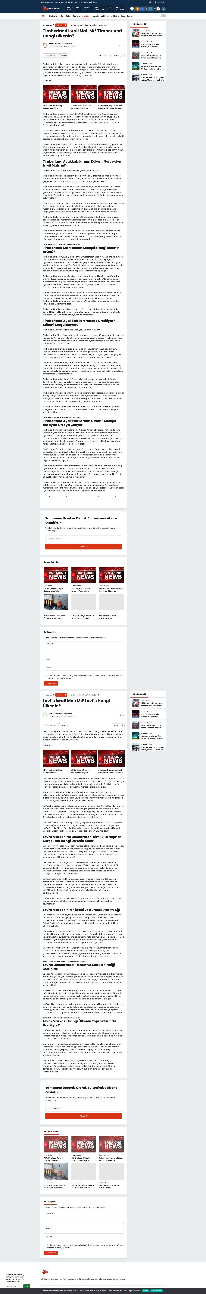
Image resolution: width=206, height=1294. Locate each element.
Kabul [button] (26, 1286)
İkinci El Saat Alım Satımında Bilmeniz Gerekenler (64, 961)
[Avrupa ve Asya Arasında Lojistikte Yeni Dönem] (83, 607)
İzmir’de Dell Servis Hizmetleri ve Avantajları (62, 417)
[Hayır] (203, 1291)
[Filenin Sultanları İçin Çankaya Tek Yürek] (148, 44)
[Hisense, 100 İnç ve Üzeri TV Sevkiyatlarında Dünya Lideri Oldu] (148, 66)
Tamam (145, 1291)
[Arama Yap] (163, 9)
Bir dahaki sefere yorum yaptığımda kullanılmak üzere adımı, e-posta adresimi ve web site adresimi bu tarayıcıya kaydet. (85, 677)
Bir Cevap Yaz (50, 632)
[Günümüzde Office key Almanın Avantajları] (84, 97)
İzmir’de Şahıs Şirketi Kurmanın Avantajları (61, 244)
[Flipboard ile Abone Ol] (62, 55)
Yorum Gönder (50, 683)
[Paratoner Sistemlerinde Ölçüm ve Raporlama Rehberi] (56, 607)
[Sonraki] (158, 8)
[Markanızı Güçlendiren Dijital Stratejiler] (111, 607)
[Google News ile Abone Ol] (50, 55)
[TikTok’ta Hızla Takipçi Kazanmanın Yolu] (56, 97)
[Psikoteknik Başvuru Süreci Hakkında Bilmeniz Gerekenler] (111, 97)
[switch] (163, 16)
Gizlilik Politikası (11, 1286)
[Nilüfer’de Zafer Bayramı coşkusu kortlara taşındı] (148, 33)
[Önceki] (132, 8)
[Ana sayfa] (43, 16)
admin (52, 44)
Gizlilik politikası (156, 1291)
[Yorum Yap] (100, 55)
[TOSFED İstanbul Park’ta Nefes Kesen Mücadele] (148, 55)
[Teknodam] (51, 8)
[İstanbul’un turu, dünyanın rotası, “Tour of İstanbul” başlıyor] (148, 77)
